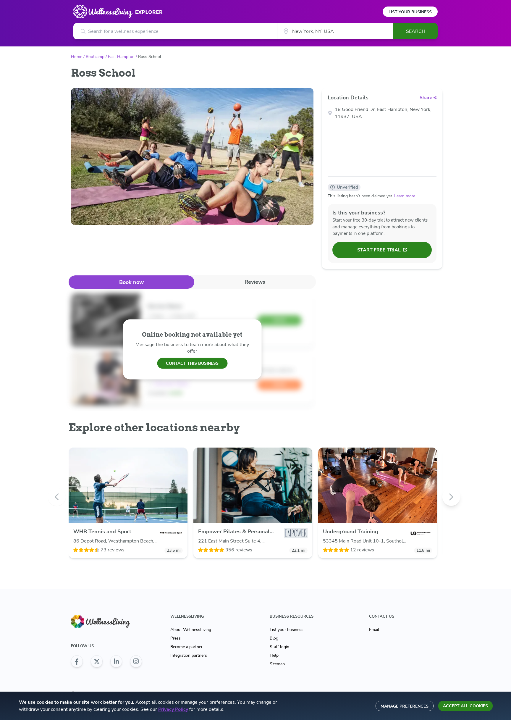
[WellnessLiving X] (97, 661)
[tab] (131, 282)
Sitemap (277, 664)
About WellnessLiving (190, 629)
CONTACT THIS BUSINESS (192, 363)
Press (175, 638)
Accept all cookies (465, 706)
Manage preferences (404, 706)
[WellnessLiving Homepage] (106, 621)
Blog (274, 638)
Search (415, 31)
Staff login (279, 647)
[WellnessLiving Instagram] (136, 661)
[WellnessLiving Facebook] (77, 661)
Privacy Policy (173, 709)
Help (274, 655)
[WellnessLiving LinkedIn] (116, 661)
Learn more (404, 196)
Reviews (255, 281)
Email (374, 629)
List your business (286, 629)
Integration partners (188, 655)
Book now (131, 282)
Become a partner (186, 647)
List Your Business (410, 12)
